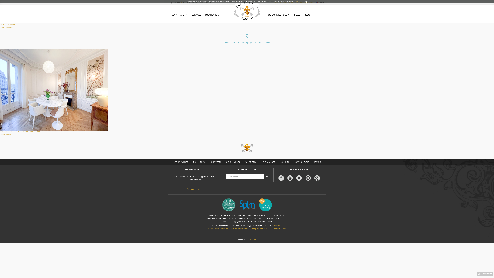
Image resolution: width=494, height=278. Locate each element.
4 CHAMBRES (199, 162)
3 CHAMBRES (215, 162)
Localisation (212, 15)
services (196, 15)
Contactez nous (194, 189)
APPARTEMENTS (181, 162)
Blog (307, 15)
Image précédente (7, 24)
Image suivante (6, 27)
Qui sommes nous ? (278, 15)
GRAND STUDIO (302, 162)
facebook (277, 226)
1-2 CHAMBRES (268, 162)
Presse (296, 15)
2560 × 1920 (34, 132)
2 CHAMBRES (251, 162)
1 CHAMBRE (285, 162)
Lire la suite (298, 1)
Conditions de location (218, 229)
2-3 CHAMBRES (233, 162)
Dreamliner (252, 239)
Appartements (180, 15)
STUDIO (317, 162)
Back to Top (487, 274)
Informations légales (239, 229)
